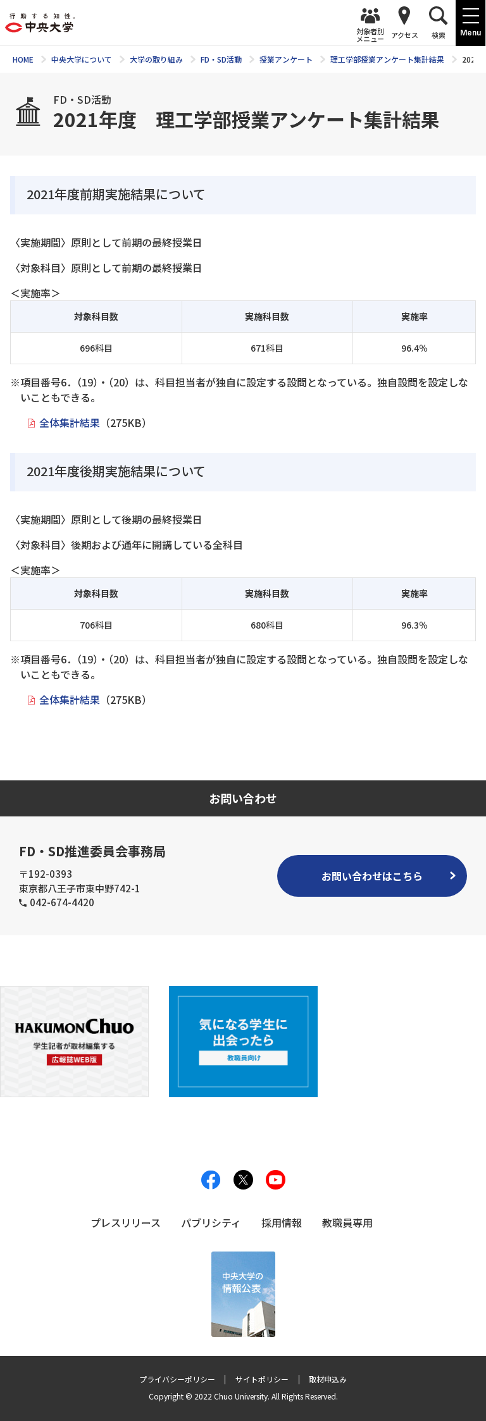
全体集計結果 (69, 422)
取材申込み (328, 1379)
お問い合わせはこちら (372, 875)
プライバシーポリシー (177, 1379)
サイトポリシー (262, 1379)
